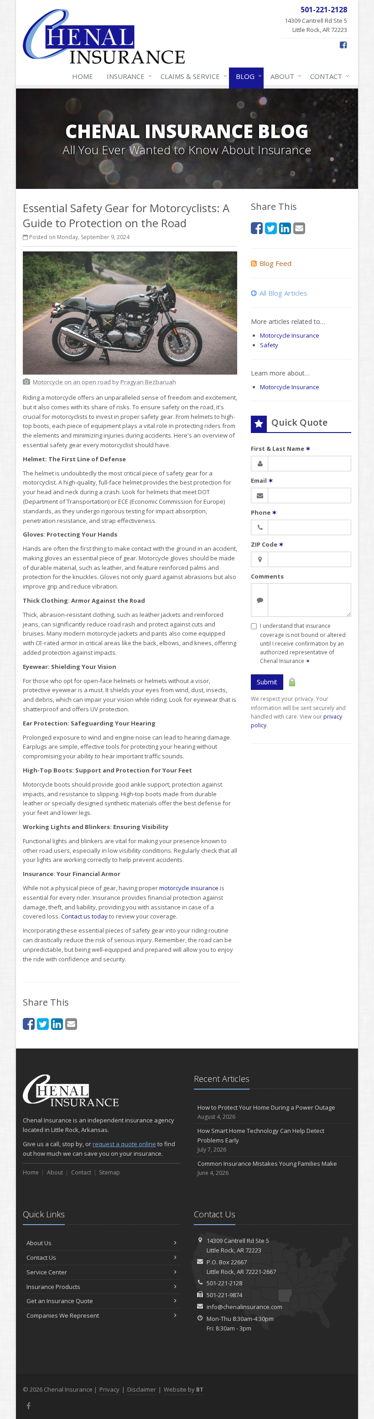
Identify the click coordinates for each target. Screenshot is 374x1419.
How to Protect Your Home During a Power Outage (266, 1112)
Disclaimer (141, 1389)
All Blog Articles (283, 292)
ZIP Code (267, 544)
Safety (269, 345)
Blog (246, 76)
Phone (264, 512)
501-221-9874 (224, 1295)
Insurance (127, 76)
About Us (39, 1243)
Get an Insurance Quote (59, 1301)
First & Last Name (281, 448)
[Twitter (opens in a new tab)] (43, 1023)
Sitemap (109, 1172)
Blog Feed (275, 263)
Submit (267, 682)
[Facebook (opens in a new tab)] (343, 44)
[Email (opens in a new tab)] (71, 1023)
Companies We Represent (62, 1315)
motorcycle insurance (188, 888)
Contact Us (41, 1257)
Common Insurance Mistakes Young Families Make (267, 1168)
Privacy (109, 1389)
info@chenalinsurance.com (244, 1307)
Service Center (46, 1272)
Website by (183, 1389)
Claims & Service (192, 76)
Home (82, 76)
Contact (327, 76)
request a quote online (124, 1144)
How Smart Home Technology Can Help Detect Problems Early (260, 1140)
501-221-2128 (224, 1283)
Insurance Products (53, 1287)
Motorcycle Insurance (289, 335)
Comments (267, 576)
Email (262, 480)
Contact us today (84, 916)
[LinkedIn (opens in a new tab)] (57, 1023)
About (283, 76)
